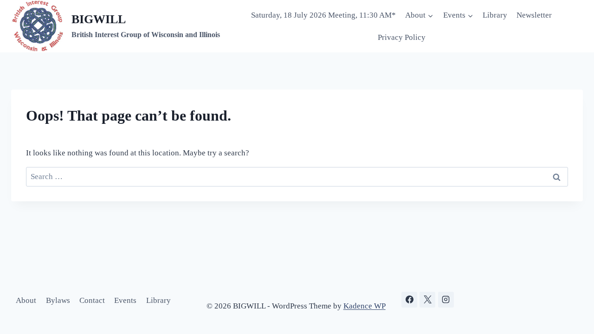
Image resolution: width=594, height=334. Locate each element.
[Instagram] (446, 300)
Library (495, 15)
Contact (92, 300)
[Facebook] (409, 300)
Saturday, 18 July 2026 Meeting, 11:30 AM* (323, 15)
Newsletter (534, 15)
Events (125, 300)
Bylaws (58, 300)
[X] (427, 300)
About (26, 300)
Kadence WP (364, 306)
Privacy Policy (402, 37)
